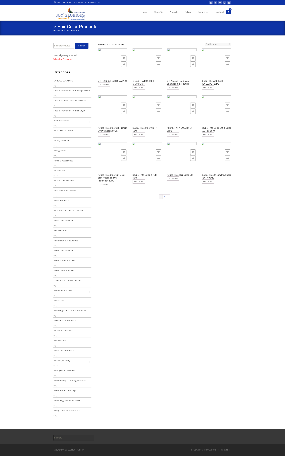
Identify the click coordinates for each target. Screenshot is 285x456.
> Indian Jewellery (61, 360)
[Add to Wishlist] (123, 58)
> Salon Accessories (63, 330)
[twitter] (215, 3)
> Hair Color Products (63, 270)
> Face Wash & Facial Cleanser (68, 210)
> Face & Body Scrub (63, 180)
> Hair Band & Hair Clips (64, 390)
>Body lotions (60, 230)
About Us (158, 12)
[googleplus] (229, 3)
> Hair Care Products (63, 250)
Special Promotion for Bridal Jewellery (71, 90)
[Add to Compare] (123, 64)
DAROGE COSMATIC (63, 80)
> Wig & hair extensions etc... (67, 410)
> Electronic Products (63, 350)
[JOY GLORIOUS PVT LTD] (68, 12)
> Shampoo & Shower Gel (65, 240)
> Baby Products (61, 140)
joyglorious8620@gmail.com (88, 2)
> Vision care (59, 340)
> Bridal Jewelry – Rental (65, 55)
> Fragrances (59, 150)
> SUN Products (61, 200)
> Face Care (59, 170)
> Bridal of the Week (63, 130)
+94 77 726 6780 (64, 2)
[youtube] (220, 3)
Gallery (188, 12)
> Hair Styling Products (64, 260)
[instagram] (224, 3)
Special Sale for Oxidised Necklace (69, 100)
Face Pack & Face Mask (64, 190)
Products (174, 12)
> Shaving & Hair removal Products (70, 310)
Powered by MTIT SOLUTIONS (204, 450)
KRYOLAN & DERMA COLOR (67, 280)
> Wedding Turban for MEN (66, 400)
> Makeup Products (62, 290)
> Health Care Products (64, 320)
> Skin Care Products (63, 220)
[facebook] (211, 3)
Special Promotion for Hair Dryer (69, 110)
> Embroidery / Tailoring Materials (69, 380)
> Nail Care (58, 300)
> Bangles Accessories (64, 370)
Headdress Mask (61, 120)
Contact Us (203, 12)
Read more (104, 85)
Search (81, 45)
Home (145, 12)
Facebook (219, 12)
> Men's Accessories (63, 160)
